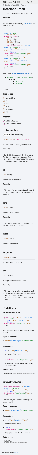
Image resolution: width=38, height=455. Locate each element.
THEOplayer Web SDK (11, 2)
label (9, 41)
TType (22, 46)
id (8, 38)
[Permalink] (11, 17)
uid (8, 44)
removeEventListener (14, 57)
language (10, 42)
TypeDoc (17, 452)
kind (8, 39)
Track (23, 5)
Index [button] (7, 89)
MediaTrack (19, 81)
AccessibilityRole (10, 36)
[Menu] (33, 2)
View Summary (18, 73)
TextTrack (27, 24)
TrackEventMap (14, 47)
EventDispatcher (13, 77)
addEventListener (13, 46)
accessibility (12, 35)
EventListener (9, 53)
